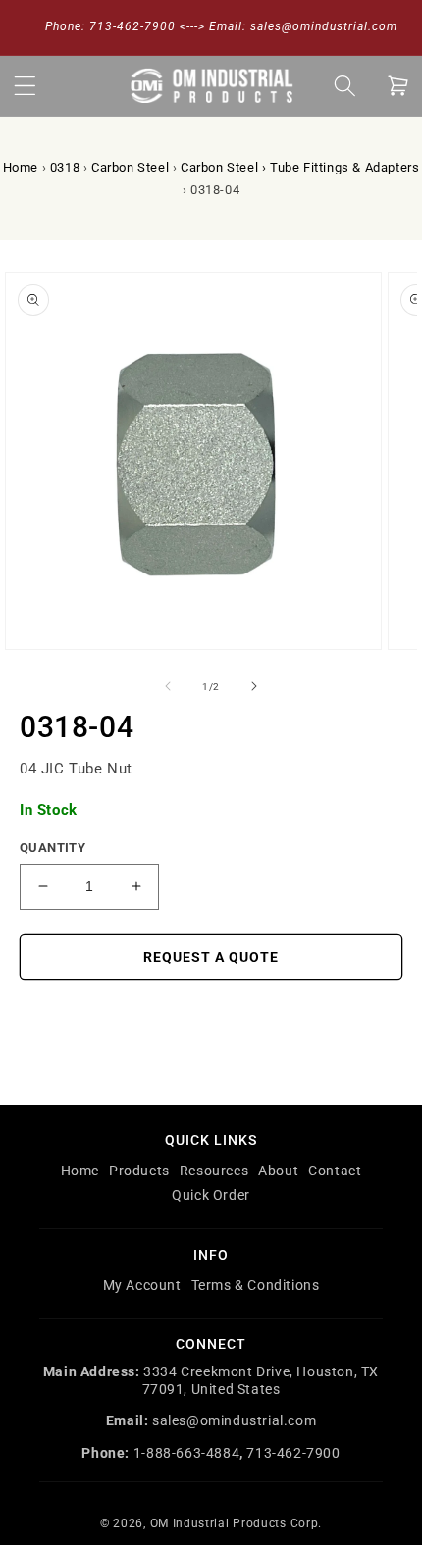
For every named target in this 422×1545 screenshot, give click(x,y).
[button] (24, 85)
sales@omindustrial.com (234, 1420)
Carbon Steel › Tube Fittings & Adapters (300, 167)
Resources (214, 1170)
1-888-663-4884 (186, 1453)
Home (20, 167)
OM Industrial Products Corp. (236, 1523)
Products (139, 1170)
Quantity (52, 847)
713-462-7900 (293, 1453)
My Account (142, 1285)
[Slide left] (167, 686)
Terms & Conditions (255, 1285)
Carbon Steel (130, 167)
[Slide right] (254, 686)
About (278, 1170)
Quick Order (211, 1195)
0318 (64, 167)
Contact (334, 1170)
